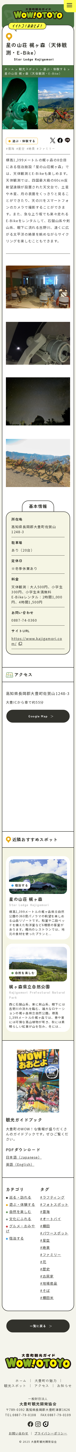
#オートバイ (50, 1218)
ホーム (21, 1380)
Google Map (38, 716)
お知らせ (64, 1385)
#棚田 (45, 1225)
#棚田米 (47, 1297)
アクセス (41, 1385)
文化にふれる (20, 1218)
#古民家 (47, 1276)
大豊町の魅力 (46, 1380)
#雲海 (45, 1211)
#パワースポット (54, 1233)
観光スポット (15, 1385)
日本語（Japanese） (24, 1157)
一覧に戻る (38, 1326)
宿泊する (16, 1238)
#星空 (45, 1240)
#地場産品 (48, 1283)
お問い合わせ (18, 1433)
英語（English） (20, 1164)
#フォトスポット (54, 1204)
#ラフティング (52, 1197)
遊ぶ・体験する (22, 1204)
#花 (43, 1261)
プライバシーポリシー (50, 1433)
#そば (45, 1290)
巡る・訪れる (20, 1197)
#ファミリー (50, 1254)
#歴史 (45, 1268)
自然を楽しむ (20, 1211)
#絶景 (45, 1247)
